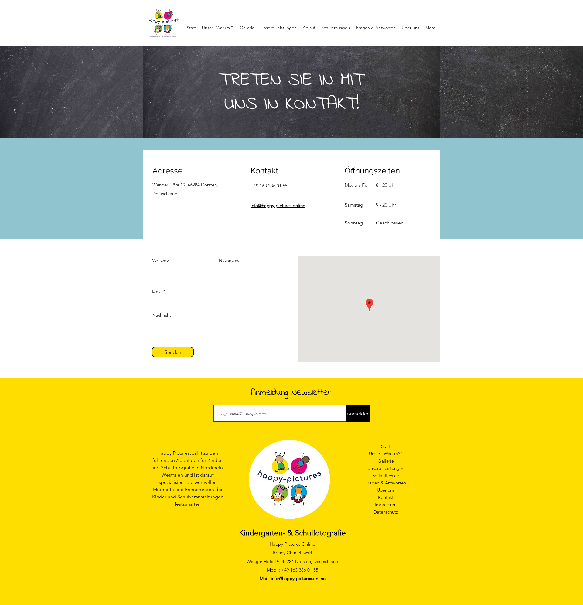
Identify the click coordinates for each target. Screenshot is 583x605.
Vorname (160, 260)
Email (157, 291)
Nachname (229, 260)
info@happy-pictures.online (278, 205)
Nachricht (161, 315)
